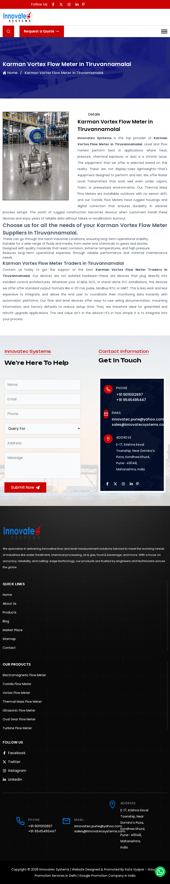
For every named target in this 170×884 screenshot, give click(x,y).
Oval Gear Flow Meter (19, 719)
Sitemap (9, 639)
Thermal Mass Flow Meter (22, 701)
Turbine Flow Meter (17, 728)
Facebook (16, 752)
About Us (9, 603)
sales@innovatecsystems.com (139, 424)
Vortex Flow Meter (16, 693)
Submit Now (22, 487)
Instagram (17, 770)
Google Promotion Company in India (107, 875)
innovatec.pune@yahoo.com (138, 419)
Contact (9, 647)
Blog (6, 621)
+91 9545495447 (131, 399)
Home (12, 72)
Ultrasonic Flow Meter (19, 710)
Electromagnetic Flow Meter (24, 675)
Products (9, 612)
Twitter (14, 761)
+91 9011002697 (129, 394)
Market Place (13, 630)
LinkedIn (15, 779)
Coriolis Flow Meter (17, 684)
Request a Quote (39, 31)
